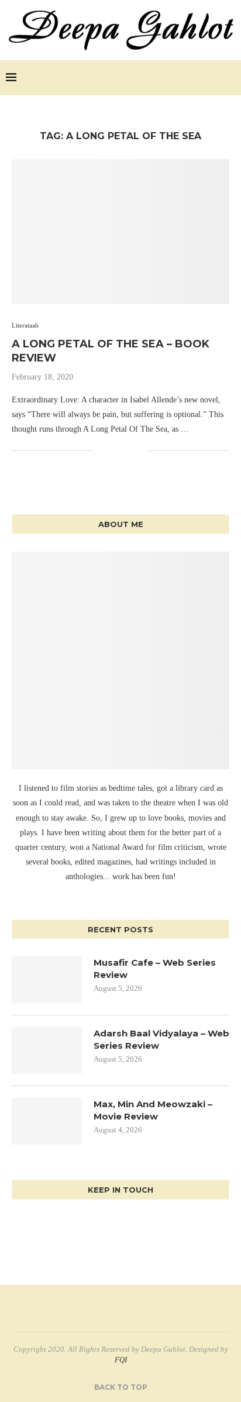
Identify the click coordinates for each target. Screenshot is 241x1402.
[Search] (229, 78)
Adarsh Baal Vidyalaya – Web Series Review (161, 1039)
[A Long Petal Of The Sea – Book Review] (120, 231)
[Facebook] (188, 78)
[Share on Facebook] (102, 450)
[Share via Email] (139, 450)
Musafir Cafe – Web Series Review (155, 968)
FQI (121, 1359)
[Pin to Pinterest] (126, 450)
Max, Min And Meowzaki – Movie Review (153, 1110)
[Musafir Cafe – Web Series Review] (47, 979)
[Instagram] (212, 78)
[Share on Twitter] (114, 450)
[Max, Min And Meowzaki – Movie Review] (47, 1121)
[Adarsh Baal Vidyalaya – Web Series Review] (47, 1050)
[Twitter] (200, 78)
